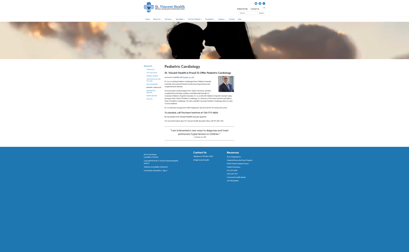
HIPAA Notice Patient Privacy (238, 163)
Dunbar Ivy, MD (188, 77)
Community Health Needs (236, 177)
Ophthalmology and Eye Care (153, 80)
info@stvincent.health (201, 160)
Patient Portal (242, 9)
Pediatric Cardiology (153, 87)
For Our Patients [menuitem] (194, 19)
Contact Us (255, 9)
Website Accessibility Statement (156, 167)
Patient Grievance (233, 167)
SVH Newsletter (233, 181)
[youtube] (256, 4)
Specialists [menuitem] (179, 19)
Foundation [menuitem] (209, 19)
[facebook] (264, 4)
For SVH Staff (232, 170)
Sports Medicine (151, 96)
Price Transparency (234, 157)
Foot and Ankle (151, 73)
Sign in (165, 170)
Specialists (148, 66)
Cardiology (150, 69)
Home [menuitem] (147, 19)
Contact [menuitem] (232, 19)
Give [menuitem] (239, 19)
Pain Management (152, 84)
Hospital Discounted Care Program (239, 160)
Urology (149, 99)
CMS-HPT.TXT (232, 174)
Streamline (157, 170)
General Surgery (152, 76)
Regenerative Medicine (151, 91)
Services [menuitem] (168, 19)
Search (261, 13)
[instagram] (260, 4)
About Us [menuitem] (156, 19)
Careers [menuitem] (221, 19)
